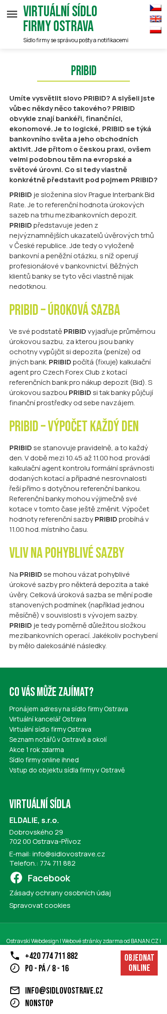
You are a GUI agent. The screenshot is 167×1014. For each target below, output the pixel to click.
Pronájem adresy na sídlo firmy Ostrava (68, 708)
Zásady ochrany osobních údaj (60, 893)
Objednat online (139, 963)
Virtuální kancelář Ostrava (47, 718)
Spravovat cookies (40, 905)
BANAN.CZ (145, 941)
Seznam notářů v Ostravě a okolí (58, 739)
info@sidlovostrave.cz (68, 854)
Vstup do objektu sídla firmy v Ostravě (67, 769)
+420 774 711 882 (51, 956)
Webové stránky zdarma (92, 941)
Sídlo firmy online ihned (44, 759)
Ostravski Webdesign (33, 941)
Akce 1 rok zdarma (36, 749)
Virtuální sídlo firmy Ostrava (60, 19)
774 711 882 (58, 863)
